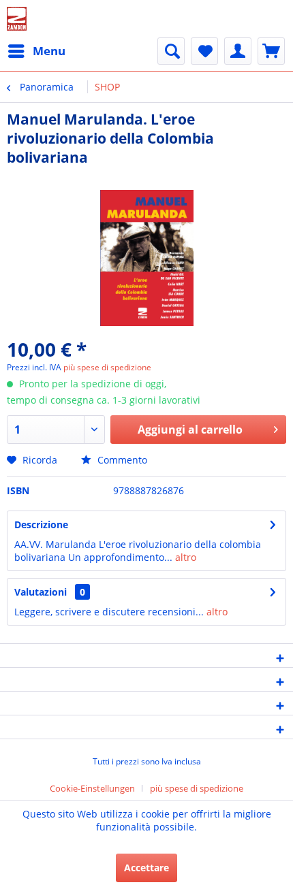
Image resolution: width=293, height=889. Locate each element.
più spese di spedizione (107, 367)
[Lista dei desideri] (204, 51)
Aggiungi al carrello (190, 429)
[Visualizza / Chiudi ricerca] (171, 51)
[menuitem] (36, 51)
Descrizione (41, 524)
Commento (121, 459)
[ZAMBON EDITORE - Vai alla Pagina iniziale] (17, 19)
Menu (49, 51)
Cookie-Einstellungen (92, 788)
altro (184, 557)
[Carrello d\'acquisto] (271, 51)
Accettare (146, 867)
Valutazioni (40, 591)
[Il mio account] (237, 51)
